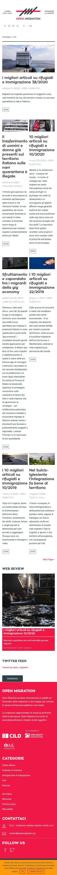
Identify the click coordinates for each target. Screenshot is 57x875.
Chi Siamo (7, 794)
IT (24, 26)
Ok (22, 871)
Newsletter (7, 809)
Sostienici (12, 678)
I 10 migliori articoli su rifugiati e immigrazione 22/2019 (42, 283)
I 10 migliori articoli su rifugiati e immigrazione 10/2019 (15, 479)
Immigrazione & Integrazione (16, 775)
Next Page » (49, 559)
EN (30, 26)
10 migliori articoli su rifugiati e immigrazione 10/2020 (42, 145)
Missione (6, 799)
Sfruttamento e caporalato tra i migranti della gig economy (14, 283)
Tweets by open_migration (15, 667)
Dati (4, 780)
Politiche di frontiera (12, 770)
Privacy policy (9, 804)
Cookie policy (36, 871)
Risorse (6, 785)
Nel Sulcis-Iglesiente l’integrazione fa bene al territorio (41, 479)
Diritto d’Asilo (8, 765)
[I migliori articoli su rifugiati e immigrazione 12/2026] (28, 600)
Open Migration (28, 13)
